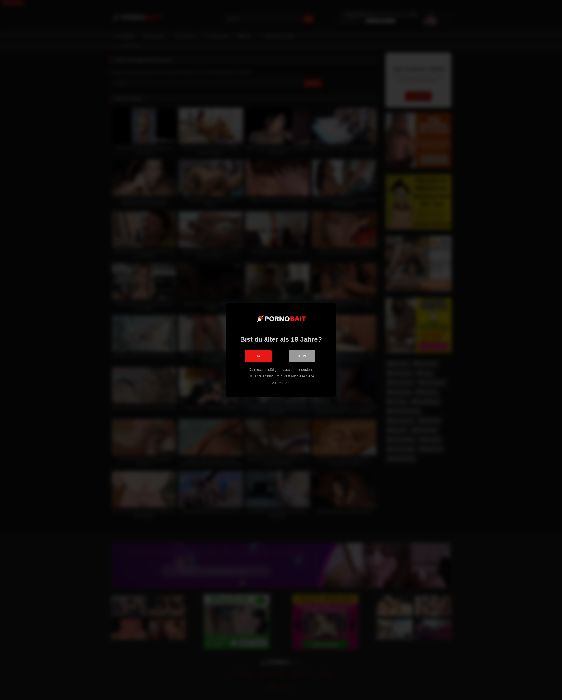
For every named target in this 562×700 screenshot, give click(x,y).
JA (258, 356)
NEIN (302, 356)
